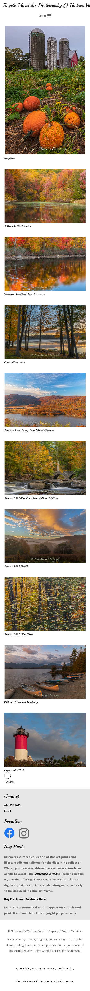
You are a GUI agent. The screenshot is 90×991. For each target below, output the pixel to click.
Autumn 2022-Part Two (17, 566)
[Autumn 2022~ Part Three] (45, 604)
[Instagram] (24, 833)
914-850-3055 (12, 805)
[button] (45, 15)
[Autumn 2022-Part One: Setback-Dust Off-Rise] (45, 468)
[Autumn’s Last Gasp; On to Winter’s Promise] (45, 399)
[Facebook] (9, 833)
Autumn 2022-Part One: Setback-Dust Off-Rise (31, 498)
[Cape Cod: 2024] (45, 740)
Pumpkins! (9, 158)
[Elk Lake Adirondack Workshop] (45, 672)
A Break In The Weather (17, 226)
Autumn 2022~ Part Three (18, 634)
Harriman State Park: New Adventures (24, 294)
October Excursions (14, 362)
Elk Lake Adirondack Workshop (21, 702)
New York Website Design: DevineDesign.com (45, 981)
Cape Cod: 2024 (14, 770)
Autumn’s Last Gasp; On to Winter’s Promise (29, 430)
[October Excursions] (45, 332)
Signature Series (45, 874)
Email (7, 811)
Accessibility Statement (30, 968)
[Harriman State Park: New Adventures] (45, 263)
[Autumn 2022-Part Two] (45, 536)
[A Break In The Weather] (45, 196)
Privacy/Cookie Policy (60, 968)
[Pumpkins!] (45, 90)
